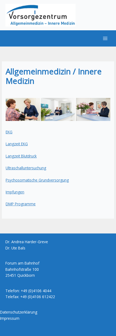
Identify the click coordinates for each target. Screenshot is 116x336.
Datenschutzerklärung (18, 312)
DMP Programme (21, 203)
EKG (9, 131)
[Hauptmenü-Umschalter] (105, 38)
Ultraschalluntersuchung (26, 167)
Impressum (9, 318)
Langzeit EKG (17, 143)
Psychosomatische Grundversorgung (37, 180)
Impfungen (15, 192)
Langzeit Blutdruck (21, 156)
